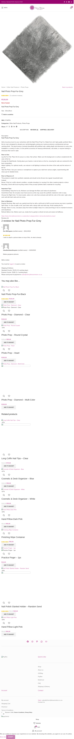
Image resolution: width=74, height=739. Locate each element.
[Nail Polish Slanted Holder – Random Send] (15, 568)
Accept (10, 737)
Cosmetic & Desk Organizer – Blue (17, 478)
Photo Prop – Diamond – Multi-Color (18, 400)
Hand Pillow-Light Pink (12, 627)
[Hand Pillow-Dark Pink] (8, 509)
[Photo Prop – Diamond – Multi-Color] (12, 363)
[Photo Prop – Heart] (7, 345)
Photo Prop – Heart (10, 353)
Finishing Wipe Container (13, 537)
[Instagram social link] (66, 2)
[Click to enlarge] (3, 714)
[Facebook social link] (64, 2)
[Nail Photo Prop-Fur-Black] (10, 287)
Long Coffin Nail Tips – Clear (14, 458)
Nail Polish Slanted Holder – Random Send (21, 606)
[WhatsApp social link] (71, 2)
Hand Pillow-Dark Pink (11, 519)
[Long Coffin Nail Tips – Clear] (10, 420)
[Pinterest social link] (69, 2)
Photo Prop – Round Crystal (14, 335)
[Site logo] (37, 7)
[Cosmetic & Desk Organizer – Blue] (12, 469)
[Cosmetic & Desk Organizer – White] (13, 489)
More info (3, 737)
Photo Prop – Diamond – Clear (15, 314)
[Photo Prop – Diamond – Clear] (11, 305)
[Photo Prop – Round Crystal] (10, 325)
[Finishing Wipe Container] (9, 530)
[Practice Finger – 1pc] (8, 548)
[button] (8, 302)
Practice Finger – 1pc (11, 557)
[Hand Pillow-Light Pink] (9, 617)
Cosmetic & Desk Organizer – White (18, 499)
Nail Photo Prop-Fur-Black (13, 294)
